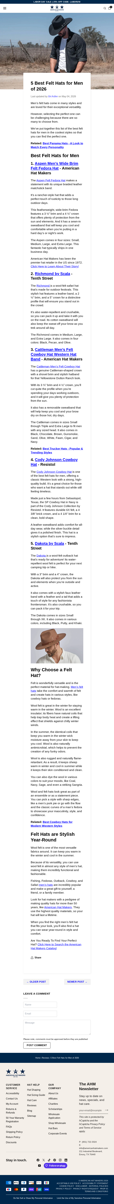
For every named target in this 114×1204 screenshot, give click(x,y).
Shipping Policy (14, 1132)
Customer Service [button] (13, 1087)
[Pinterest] (54, 1160)
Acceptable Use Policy (69, 1183)
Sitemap (31, 1116)
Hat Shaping (33, 1090)
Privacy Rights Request (85, 1189)
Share (38, 957)
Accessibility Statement (95, 1183)
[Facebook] (38, 1160)
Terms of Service (92, 1127)
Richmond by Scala (52, 274)
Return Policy (13, 1137)
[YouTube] (39, 1165)
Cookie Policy (67, 1186)
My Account (12, 1104)
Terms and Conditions (96, 1191)
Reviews (45, 1058)
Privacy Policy (97, 1124)
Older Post (36, 982)
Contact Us (12, 1098)
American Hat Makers (58, 907)
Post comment (37, 1045)
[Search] (104, 8)
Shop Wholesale (57, 1123)
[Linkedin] (66, 1160)
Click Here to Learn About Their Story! (55, 266)
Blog (29, 1110)
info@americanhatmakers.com (93, 1148)
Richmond (43, 285)
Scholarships (55, 1109)
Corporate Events (57, 1133)
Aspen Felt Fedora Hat (50, 180)
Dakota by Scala (49, 543)
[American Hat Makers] (57, 8)
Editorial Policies (98, 1186)
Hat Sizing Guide (36, 1095)
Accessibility (12, 1093)
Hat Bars (53, 1128)
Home (37, 1058)
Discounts (11, 1142)
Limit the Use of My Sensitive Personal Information (79, 1198)
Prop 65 (104, 1189)
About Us (53, 1093)
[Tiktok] (49, 1160)
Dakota (41, 555)
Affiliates (52, 1098)
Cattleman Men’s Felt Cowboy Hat (58, 366)
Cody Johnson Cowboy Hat (54, 471)
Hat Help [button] (33, 1085)
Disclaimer (81, 1186)
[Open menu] (4, 8)
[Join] (105, 1110)
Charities (53, 1104)
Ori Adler (53, 96)
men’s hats (46, 884)
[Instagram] (60, 1160)
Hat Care (32, 1100)
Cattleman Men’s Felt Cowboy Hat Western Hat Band (53, 354)
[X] (43, 1160)
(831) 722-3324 (89, 1142)
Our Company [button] (54, 1087)
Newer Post (77, 982)
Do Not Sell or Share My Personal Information (33, 1198)
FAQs (9, 1126)
